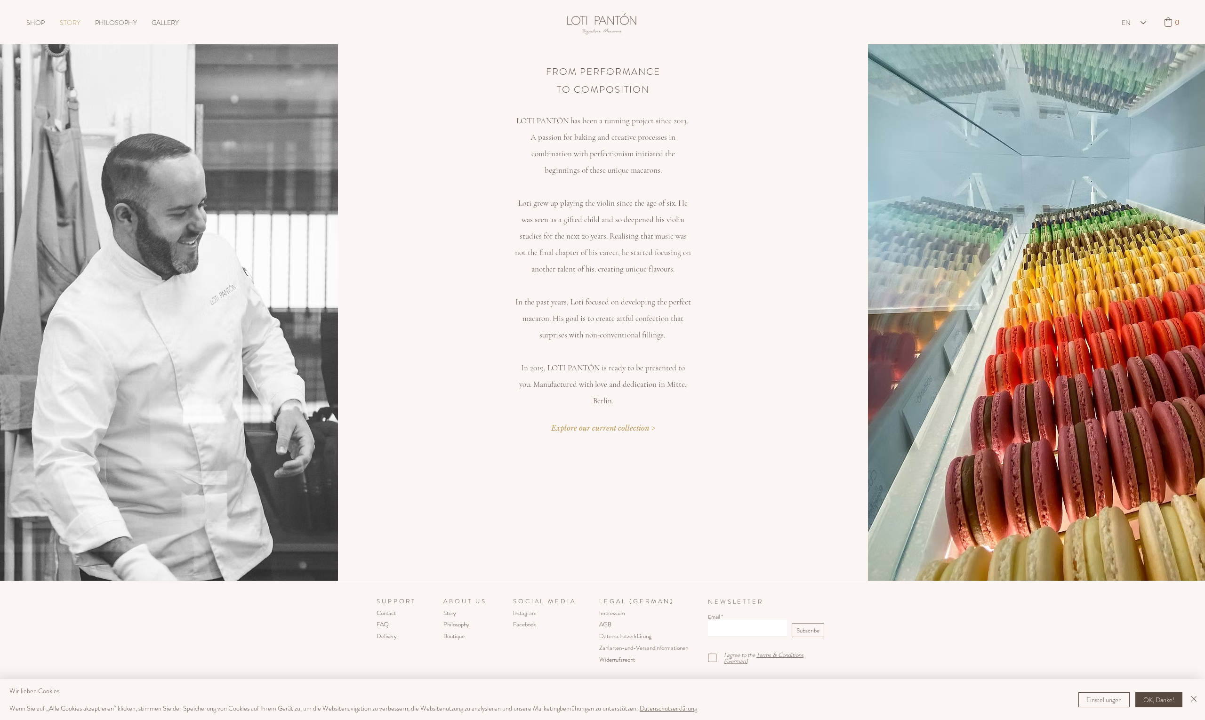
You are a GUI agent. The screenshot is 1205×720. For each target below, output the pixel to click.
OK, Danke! (1158, 699)
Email (714, 617)
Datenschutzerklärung (668, 708)
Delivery (387, 636)
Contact (386, 612)
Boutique (454, 636)
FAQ (383, 624)
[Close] (1193, 699)
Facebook (524, 624)
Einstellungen (1104, 699)
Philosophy (456, 624)
